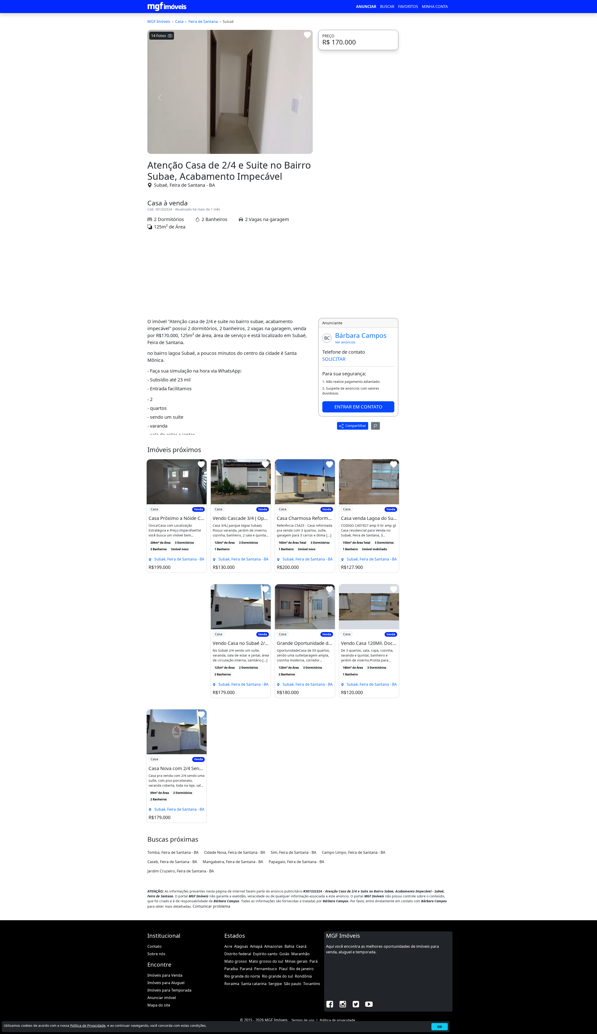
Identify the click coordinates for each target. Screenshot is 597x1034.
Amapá (256, 946)
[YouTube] (369, 1003)
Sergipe (275, 983)
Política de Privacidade (87, 1025)
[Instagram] (343, 1003)
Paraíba (231, 968)
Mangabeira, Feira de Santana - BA (233, 861)
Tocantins (311, 983)
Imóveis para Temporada (169, 990)
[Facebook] (329, 1003)
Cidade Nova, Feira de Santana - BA (234, 852)
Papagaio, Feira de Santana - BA (296, 861)
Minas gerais (296, 961)
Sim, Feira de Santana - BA (293, 852)
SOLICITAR (333, 359)
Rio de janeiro (301, 968)
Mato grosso (235, 961)
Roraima (231, 983)
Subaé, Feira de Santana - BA (184, 185)
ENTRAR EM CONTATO (358, 407)
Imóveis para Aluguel (165, 982)
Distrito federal (237, 953)
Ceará (301, 946)
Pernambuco (265, 968)
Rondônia (303, 976)
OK (439, 1026)
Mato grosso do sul (266, 961)
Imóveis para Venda (164, 975)
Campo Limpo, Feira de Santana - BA (353, 852)
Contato (154, 946)
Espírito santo (265, 953)
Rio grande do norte (242, 976)
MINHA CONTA (435, 6)
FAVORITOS (408, 6)
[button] (159, 97)
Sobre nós (156, 953)
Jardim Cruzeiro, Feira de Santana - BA (180, 871)
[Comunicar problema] (375, 425)
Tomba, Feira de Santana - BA (172, 852)
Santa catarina (254, 983)
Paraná (246, 968)
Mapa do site (158, 1005)
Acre (228, 946)
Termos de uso (302, 1020)
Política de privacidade (337, 1020)
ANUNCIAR (366, 6)
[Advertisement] (230, 274)
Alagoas (241, 946)
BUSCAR (387, 6)
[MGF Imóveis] (167, 6)
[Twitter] (356, 1003)
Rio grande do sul (277, 976)
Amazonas (273, 946)
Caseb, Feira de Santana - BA (172, 861)
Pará (313, 961)
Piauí (283, 968)
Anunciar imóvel (161, 997)
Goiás (284, 953)
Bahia (289, 946)
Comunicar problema (211, 906)
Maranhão (300, 953)
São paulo (292, 983)
